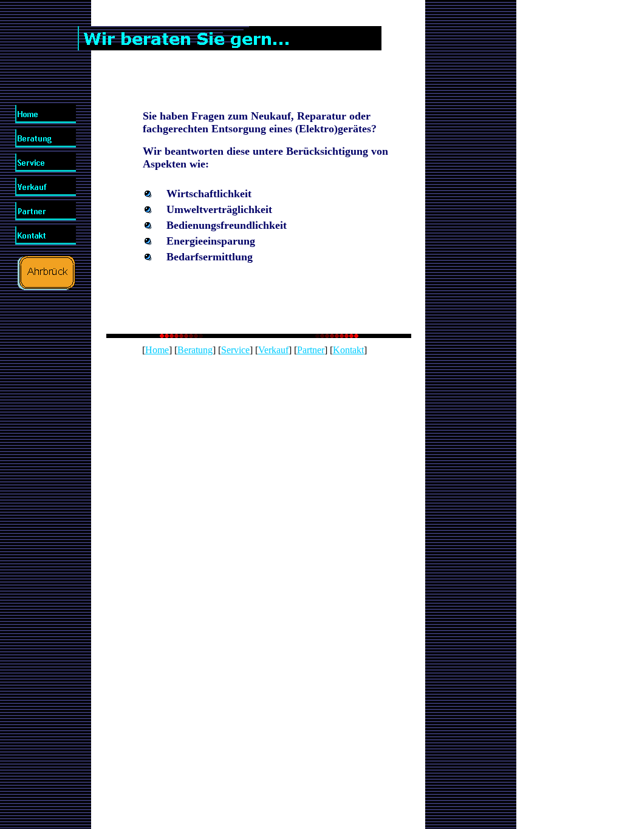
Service (235, 350)
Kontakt (348, 350)
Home (157, 350)
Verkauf (273, 350)
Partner (310, 350)
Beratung (195, 350)
